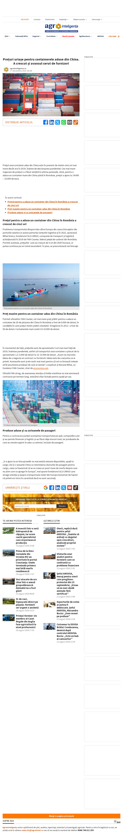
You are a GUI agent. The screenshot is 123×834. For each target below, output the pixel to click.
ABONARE (25, 19)
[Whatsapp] (63, 122)
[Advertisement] (61, 8)
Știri (6, 36)
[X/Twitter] (63, 487)
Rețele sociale (79, 19)
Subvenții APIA (21, 36)
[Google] (45, 487)
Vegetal (35, 36)
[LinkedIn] (51, 122)
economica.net (40, 368)
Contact (37, 19)
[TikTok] (75, 487)
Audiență (62, 19)
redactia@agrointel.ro (32, 830)
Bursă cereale (68, 36)
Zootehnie (50, 36)
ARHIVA (100, 36)
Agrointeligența (9, 827)
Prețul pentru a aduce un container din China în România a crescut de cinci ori (42, 203)
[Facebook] (45, 122)
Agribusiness (84, 36)
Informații (96, 19)
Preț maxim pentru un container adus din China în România (38, 208)
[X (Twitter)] (57, 122)
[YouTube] (69, 487)
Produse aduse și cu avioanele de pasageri (29, 212)
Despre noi (7, 820)
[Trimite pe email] (69, 122)
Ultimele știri (51, 520)
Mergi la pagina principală (61, 816)
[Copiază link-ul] (75, 122)
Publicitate (50, 19)
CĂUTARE (112, 36)
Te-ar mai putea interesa (17, 520)
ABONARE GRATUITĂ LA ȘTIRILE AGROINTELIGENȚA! (41, 499)
